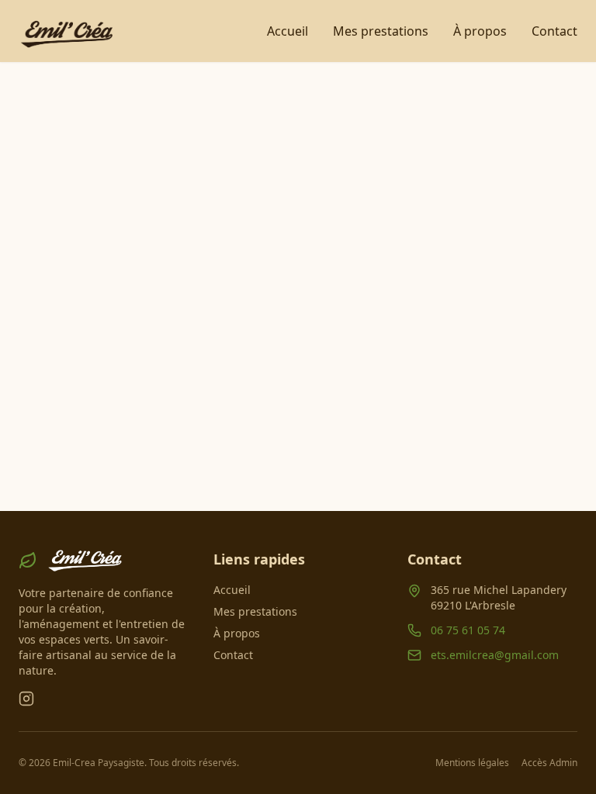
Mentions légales (472, 763)
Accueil (287, 31)
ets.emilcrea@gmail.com (495, 654)
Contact (554, 31)
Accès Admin (549, 763)
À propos (480, 31)
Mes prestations (380, 31)
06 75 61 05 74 (468, 630)
